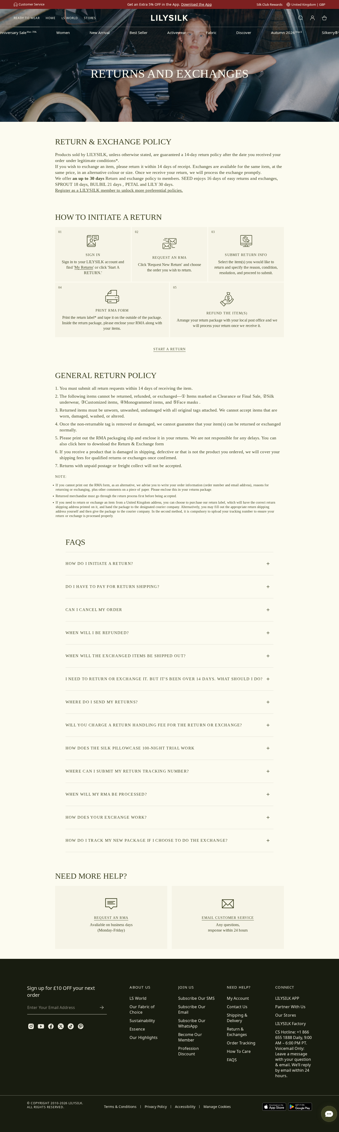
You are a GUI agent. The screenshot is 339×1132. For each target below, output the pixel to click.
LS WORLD (70, 18)
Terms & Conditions (120, 1106)
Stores (90, 18)
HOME (51, 18)
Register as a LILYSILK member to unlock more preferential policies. (119, 190)
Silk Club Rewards (269, 4)
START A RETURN (169, 349)
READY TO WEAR (27, 18)
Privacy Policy (156, 1106)
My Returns (83, 267)
